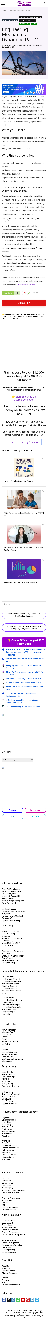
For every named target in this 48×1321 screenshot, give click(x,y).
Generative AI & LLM (10, 960)
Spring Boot (19, 901)
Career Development (10, 1243)
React (4, 898)
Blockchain (21, 1190)
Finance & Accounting (13, 1172)
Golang (10, 1084)
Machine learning (9, 909)
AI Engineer (7, 945)
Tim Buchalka (7, 1127)
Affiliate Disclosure (9, 1273)
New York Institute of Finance (13, 991)
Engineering (23, 17)
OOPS (4, 1079)
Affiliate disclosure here (25, 285)
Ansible (14, 1054)
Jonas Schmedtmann (10, 1148)
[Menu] (3, 3)
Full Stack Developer (12, 883)
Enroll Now (24, 303)
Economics (6, 1181)
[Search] (44, 3)
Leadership (6, 1247)
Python (5, 918)
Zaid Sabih (6, 1152)
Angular (10, 898)
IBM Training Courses (10, 984)
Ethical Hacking (8, 1225)
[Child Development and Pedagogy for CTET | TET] (24, 499)
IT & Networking (8, 1221)
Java (4, 1072)
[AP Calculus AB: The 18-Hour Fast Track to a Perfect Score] (24, 534)
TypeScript (10, 1074)
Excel (11, 1201)
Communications (9, 1252)
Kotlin (4, 1081)
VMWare (5, 1210)
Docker (4, 1052)
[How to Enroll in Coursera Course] (24, 467)
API (13, 1101)
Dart (9, 1081)
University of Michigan (11, 1005)
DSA (4, 1077)
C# (12, 1072)
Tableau (5, 1201)
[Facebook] (4, 1300)
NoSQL (9, 914)
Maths (11, 958)
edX (12, 817)
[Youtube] (23, 1300)
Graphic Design (8, 941)
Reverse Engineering (10, 1232)
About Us (5, 1266)
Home (4, 10)
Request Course (8, 1271)
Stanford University (10, 986)
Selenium (6, 1097)
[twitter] (9, 1300)
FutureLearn (35, 810)
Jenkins (5, 1050)
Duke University (8, 1002)
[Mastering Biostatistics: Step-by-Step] (24, 569)
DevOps (6, 1044)
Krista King (6, 1159)
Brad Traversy (7, 1129)
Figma (13, 938)
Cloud (14, 1057)
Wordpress (6, 936)
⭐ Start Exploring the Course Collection (24, 398)
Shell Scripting (12, 1207)
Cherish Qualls (24, 24)
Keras (8, 954)
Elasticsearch (7, 1059)
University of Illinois (9, 988)
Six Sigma (14, 1041)
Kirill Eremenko (8, 1150)
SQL (3, 914)
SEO (18, 943)
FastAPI (5, 958)
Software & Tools (10, 1192)
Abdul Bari (6, 1136)
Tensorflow (18, 951)
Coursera (12, 810)
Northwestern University (11, 979)
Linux (4, 1207)
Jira (9, 1099)
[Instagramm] (13, 1300)
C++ (8, 1072)
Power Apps (15, 1198)
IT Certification (9, 1024)
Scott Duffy (6, 1124)
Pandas (5, 916)
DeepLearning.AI (8, 1012)
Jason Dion (6, 1122)
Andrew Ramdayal (9, 1145)
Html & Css (6, 931)
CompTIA (6, 1037)
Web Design (8, 925)
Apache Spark (7, 921)
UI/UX (4, 934)
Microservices (7, 1061)
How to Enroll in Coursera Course (18, 481)
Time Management (10, 1240)
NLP (3, 954)
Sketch (19, 938)
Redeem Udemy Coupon (24, 442)
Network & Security (12, 1214)
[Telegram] (37, 1300)
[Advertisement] (24, 343)
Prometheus (18, 1059)
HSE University (8, 998)
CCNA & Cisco (7, 1034)
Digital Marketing (8, 943)
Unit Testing (7, 1101)
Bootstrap (11, 934)
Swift (4, 1084)
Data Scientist (9, 903)
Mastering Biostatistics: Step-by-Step (21, 582)
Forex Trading (7, 1185)
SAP (4, 1205)
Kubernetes (13, 1052)
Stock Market (7, 1183)
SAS (10, 918)
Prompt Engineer (17, 956)
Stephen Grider (8, 1157)
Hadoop (17, 921)
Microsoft (6, 1014)
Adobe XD (6, 938)
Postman (13, 1103)
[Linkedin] (32, 1300)
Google (5, 1039)
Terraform (6, 1054)
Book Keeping (7, 1188)
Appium (5, 1103)
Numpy (11, 916)
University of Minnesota (11, 981)
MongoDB (6, 896)
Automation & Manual (11, 1094)
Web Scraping (7, 1092)
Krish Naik (6, 1141)
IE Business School (9, 1009)
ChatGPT (5, 956)
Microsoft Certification (11, 1032)
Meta (4, 993)
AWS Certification (9, 1030)
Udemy (33, 24)
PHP (3, 1074)
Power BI (5, 1198)
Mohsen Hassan (8, 1131)
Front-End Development (11, 889)
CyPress (13, 1097)
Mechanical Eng (35, 17)
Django (11, 901)
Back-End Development (11, 891)
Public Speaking (8, 1250)
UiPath (4, 1099)
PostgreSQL (15, 896)
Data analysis (7, 911)
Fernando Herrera (9, 1155)
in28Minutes (7, 1134)
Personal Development (13, 1234)
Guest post (6, 1268)
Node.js (5, 901)
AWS (4, 1057)
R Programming (8, 963)
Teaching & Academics (27, 20)
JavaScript (15, 931)
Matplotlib (19, 916)
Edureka (35, 817)
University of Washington (12, 1007)
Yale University (8, 977)
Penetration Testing (10, 1230)
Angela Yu (6, 1118)
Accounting (6, 1178)
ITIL (7, 1041)
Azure (9, 1057)
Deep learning (7, 951)
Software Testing (10, 1086)
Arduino (13, 1210)
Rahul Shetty (7, 1143)
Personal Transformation (12, 1245)
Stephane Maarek (9, 1120)
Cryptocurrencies (9, 1190)
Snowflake (6, 1203)
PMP (4, 1041)
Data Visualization (20, 911)
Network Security (9, 1228)
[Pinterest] (28, 1300)
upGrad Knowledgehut (11, 1285)
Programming (9, 1066)
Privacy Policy (36, 1316)
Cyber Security (8, 1223)
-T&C (42, 1316)
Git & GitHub (6, 894)
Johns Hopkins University (12, 1000)
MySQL (15, 894)
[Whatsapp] (18, 1300)
